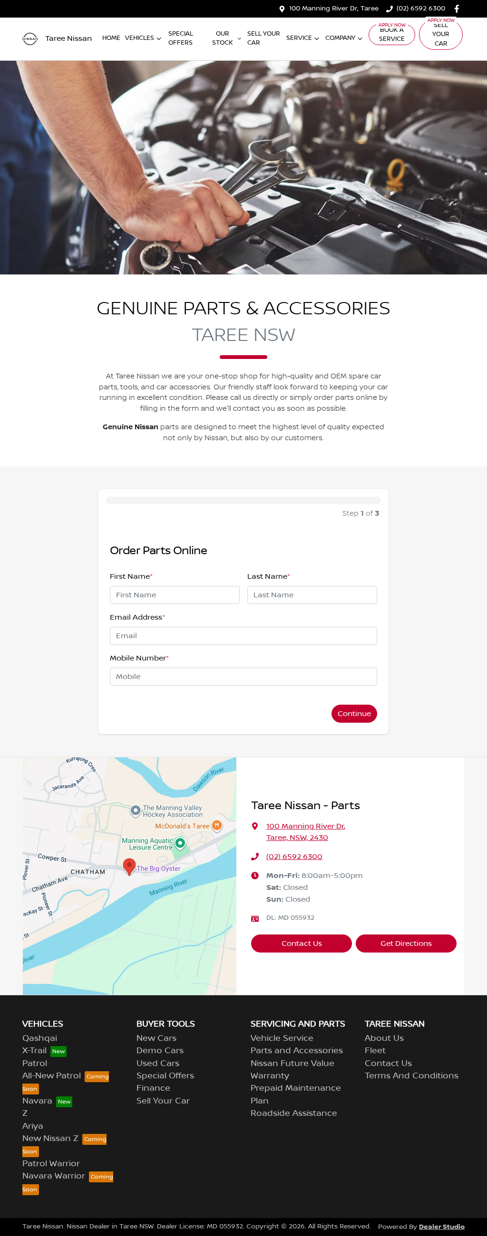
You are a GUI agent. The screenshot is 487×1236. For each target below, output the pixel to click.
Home (111, 38)
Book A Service (392, 34)
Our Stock (222, 38)
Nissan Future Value (292, 1063)
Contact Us (302, 943)
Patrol (34, 1063)
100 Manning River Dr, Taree (334, 8)
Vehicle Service (282, 1038)
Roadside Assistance (294, 1113)
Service (299, 38)
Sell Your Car (263, 38)
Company (340, 38)
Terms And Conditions (411, 1076)
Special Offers (180, 38)
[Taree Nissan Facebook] (459, 9)
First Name (131, 576)
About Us (384, 1038)
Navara (37, 1101)
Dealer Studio (442, 1227)
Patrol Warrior (51, 1164)
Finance (153, 1088)
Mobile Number (139, 658)
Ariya (32, 1126)
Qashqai (39, 1038)
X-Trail (34, 1051)
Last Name (268, 576)
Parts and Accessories (297, 1051)
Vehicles (139, 38)
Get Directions (406, 943)
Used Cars (157, 1063)
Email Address (137, 617)
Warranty (270, 1076)
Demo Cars (160, 1051)
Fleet (375, 1051)
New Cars (156, 1038)
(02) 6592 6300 (421, 8)
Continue (354, 713)
